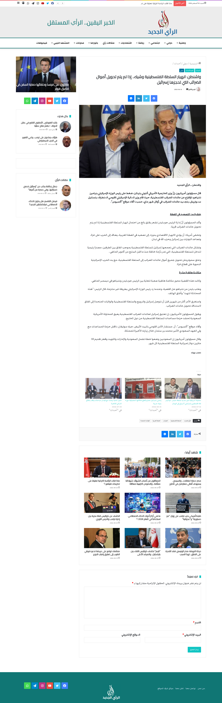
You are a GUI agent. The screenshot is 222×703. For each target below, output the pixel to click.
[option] (46, 74)
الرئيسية (193, 63)
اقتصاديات (126, 43)
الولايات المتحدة (145, 421)
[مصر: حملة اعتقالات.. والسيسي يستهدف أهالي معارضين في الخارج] (183, 468)
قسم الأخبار (192, 89)
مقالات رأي (108, 43)
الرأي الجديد (187, 421)
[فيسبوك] (154, 98)
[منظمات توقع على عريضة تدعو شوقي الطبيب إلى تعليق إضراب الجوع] (102, 538)
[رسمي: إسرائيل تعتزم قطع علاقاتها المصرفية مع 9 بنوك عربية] (143, 388)
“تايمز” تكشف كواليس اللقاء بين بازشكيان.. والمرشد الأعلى (145, 552)
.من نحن (201, 688)
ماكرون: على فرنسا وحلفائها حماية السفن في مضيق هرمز (48, 86)
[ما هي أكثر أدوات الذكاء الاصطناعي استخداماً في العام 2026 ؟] (142, 503)
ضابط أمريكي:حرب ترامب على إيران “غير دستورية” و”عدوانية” (183, 517)
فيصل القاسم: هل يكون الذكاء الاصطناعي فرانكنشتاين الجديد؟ (43, 203)
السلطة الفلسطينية (176, 421)
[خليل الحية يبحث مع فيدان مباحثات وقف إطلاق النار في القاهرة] (103, 388)
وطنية (182, 43)
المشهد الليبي (61, 43)
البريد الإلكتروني (192, 635)
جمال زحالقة (51, 193)
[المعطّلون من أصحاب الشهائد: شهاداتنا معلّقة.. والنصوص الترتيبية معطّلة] (142, 468)
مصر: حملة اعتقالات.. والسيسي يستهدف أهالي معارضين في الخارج (185, 482)
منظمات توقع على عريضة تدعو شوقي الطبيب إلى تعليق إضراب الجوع (102, 552)
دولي (169, 43)
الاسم (197, 622)
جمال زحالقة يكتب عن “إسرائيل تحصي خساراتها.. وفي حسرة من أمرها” (40, 188)
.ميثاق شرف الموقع (166, 688)
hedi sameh (51, 144)
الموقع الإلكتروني (131, 635)
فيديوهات (41, 43)
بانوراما (94, 43)
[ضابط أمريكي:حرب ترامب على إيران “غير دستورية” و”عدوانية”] (183, 503)
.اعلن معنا (179, 688)
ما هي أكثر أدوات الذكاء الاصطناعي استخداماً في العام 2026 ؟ (144, 517)
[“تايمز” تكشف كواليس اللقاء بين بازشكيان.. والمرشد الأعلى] (142, 538)
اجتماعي (155, 43)
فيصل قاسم (51, 208)
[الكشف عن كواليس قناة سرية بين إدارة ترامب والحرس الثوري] (102, 503)
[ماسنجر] (131, 98)
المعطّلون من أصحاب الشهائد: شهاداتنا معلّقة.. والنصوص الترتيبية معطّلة (143, 482)
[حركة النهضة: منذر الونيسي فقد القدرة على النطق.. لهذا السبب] (183, 538)
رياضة (141, 43)
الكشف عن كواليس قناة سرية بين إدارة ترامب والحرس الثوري (104, 517)
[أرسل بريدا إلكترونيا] (187, 89)
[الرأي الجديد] (111, 22)
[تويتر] (146, 98)
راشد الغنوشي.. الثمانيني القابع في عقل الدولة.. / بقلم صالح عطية (39, 124)
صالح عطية (52, 130)
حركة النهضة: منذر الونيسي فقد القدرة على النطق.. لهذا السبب (183, 552)
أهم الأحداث (189, 70)
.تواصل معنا (191, 688)
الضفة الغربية (156, 421)
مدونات (80, 43)
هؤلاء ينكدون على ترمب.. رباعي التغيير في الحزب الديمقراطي (39, 139)
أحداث (177, 63)
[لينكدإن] (139, 98)
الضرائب (165, 421)
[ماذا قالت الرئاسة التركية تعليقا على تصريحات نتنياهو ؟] (102, 468)
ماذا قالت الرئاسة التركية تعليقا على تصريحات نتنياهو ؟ (149, 3)
